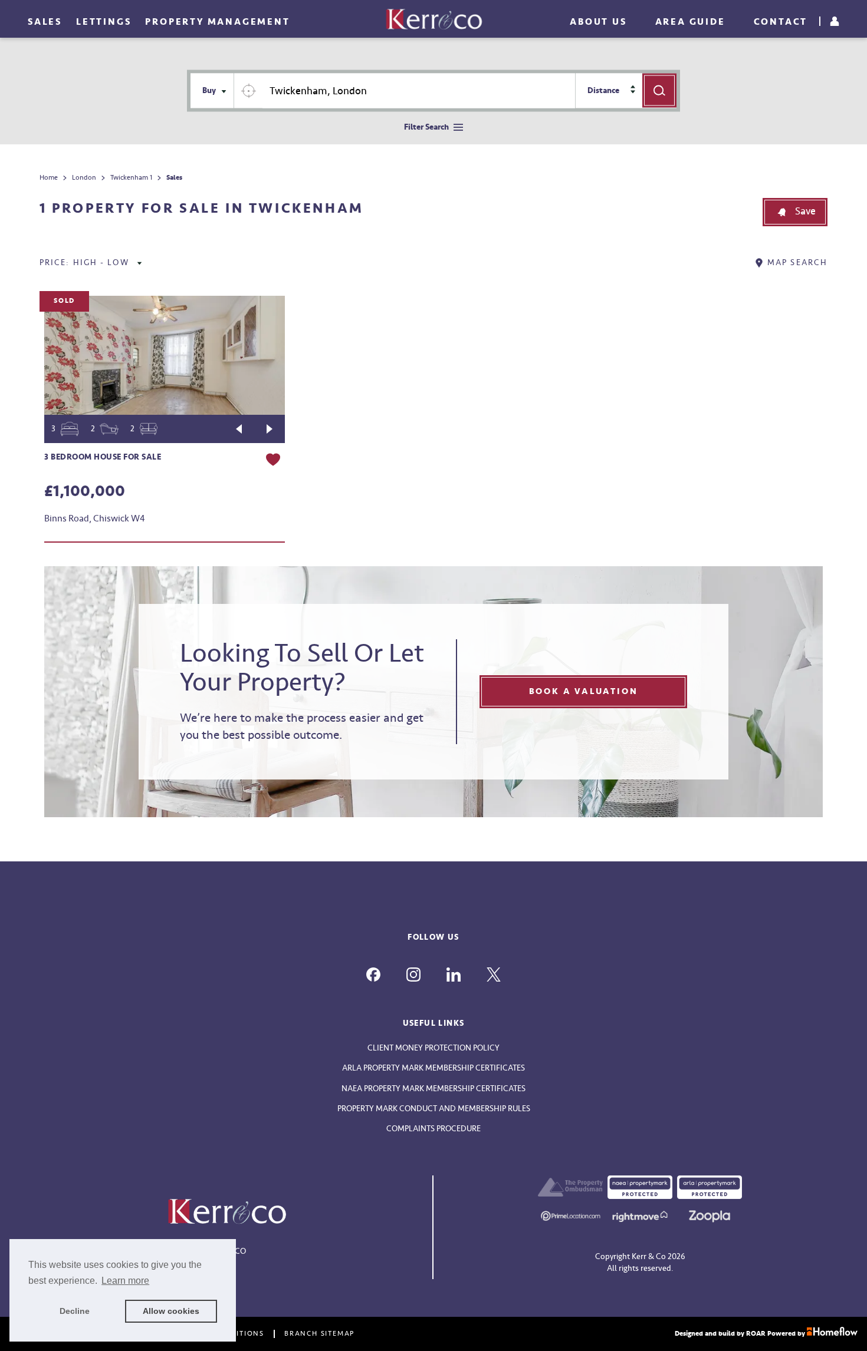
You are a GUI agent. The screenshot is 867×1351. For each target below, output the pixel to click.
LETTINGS (103, 22)
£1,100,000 (84, 491)
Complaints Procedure (433, 1129)
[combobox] (418, 91)
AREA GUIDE (690, 22)
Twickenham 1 (131, 178)
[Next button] (269, 429)
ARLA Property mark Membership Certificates (433, 1068)
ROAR (756, 1333)
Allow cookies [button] (171, 1311)
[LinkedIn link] (453, 974)
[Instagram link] (413, 974)
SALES (45, 22)
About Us (598, 22)
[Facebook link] (373, 974)
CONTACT (781, 22)
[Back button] (239, 429)
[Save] (273, 461)
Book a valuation (583, 691)
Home (49, 178)
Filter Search (426, 127)
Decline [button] (75, 1311)
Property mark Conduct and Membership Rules (433, 1109)
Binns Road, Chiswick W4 (94, 518)
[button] (795, 212)
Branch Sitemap (319, 1334)
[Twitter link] (494, 974)
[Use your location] (248, 91)
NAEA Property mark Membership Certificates (433, 1089)
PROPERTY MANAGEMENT (217, 22)
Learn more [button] (125, 1281)
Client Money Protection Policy (433, 1048)
